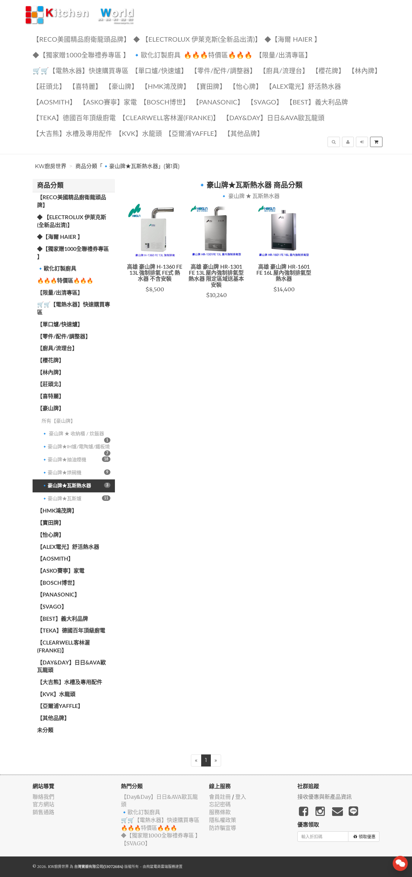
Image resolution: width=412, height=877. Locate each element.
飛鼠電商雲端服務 (160, 866)
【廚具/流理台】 (284, 71)
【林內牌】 (364, 71)
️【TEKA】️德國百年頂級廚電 (74, 118)
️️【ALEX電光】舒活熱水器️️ (303, 87)
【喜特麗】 (85, 87)
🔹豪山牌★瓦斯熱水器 (75, 485)
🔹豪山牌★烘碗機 (75, 472)
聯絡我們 (43, 796)
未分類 (45, 730)
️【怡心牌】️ (245, 87)
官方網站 (43, 804)
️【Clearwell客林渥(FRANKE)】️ (169, 118)
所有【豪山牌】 (58, 421)
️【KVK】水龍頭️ (138, 134)
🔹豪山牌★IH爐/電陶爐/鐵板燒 (76, 448)
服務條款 (220, 812)
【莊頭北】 (49, 87)
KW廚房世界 (50, 166)
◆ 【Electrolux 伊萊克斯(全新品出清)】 (197, 40)
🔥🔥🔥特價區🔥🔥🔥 (218, 55)
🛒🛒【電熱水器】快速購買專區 (80, 71)
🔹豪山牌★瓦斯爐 (75, 498)
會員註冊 (220, 796)
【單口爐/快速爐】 (160, 71)
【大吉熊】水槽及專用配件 (72, 134)
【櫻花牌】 (328, 71)
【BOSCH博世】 (164, 102)
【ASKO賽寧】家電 (108, 102)
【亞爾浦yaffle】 (193, 134)
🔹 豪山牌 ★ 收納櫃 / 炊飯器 (75, 435)
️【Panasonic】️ (218, 102)
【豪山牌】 (121, 87)
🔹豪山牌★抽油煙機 (75, 459)
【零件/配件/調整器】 (223, 71)
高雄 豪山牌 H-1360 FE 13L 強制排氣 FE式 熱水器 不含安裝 (154, 273)
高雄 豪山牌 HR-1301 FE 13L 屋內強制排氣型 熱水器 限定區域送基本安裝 (216, 276)
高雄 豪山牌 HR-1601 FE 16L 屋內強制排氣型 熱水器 (283, 273)
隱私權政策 (222, 820)
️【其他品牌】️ (244, 134)
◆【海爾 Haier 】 (293, 40)
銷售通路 (43, 812)
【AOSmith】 (54, 102)
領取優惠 (367, 836)
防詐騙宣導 (222, 827)
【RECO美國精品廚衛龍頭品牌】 (81, 40)
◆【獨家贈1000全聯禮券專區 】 (81, 55)
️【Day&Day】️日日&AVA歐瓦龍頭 (274, 118)
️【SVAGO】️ (265, 102)
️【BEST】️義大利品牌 (317, 102)
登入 (240, 796)
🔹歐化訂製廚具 (157, 55)
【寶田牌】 (209, 87)
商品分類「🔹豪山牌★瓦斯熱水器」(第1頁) (127, 166)
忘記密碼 (220, 804)
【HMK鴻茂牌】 (165, 87)
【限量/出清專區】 (283, 55)
